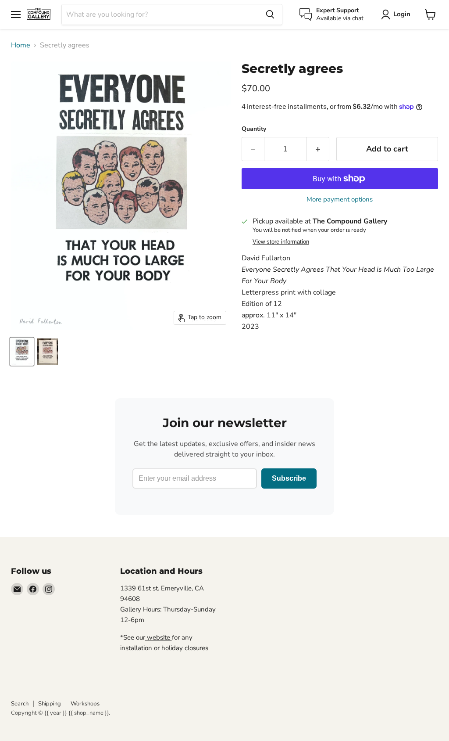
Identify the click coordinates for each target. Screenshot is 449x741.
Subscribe (289, 478)
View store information (281, 242)
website (158, 637)
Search (20, 704)
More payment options (339, 199)
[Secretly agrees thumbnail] (22, 352)
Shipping (49, 704)
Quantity (254, 129)
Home (20, 45)
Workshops (85, 704)
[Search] (270, 14)
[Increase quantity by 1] (318, 149)
